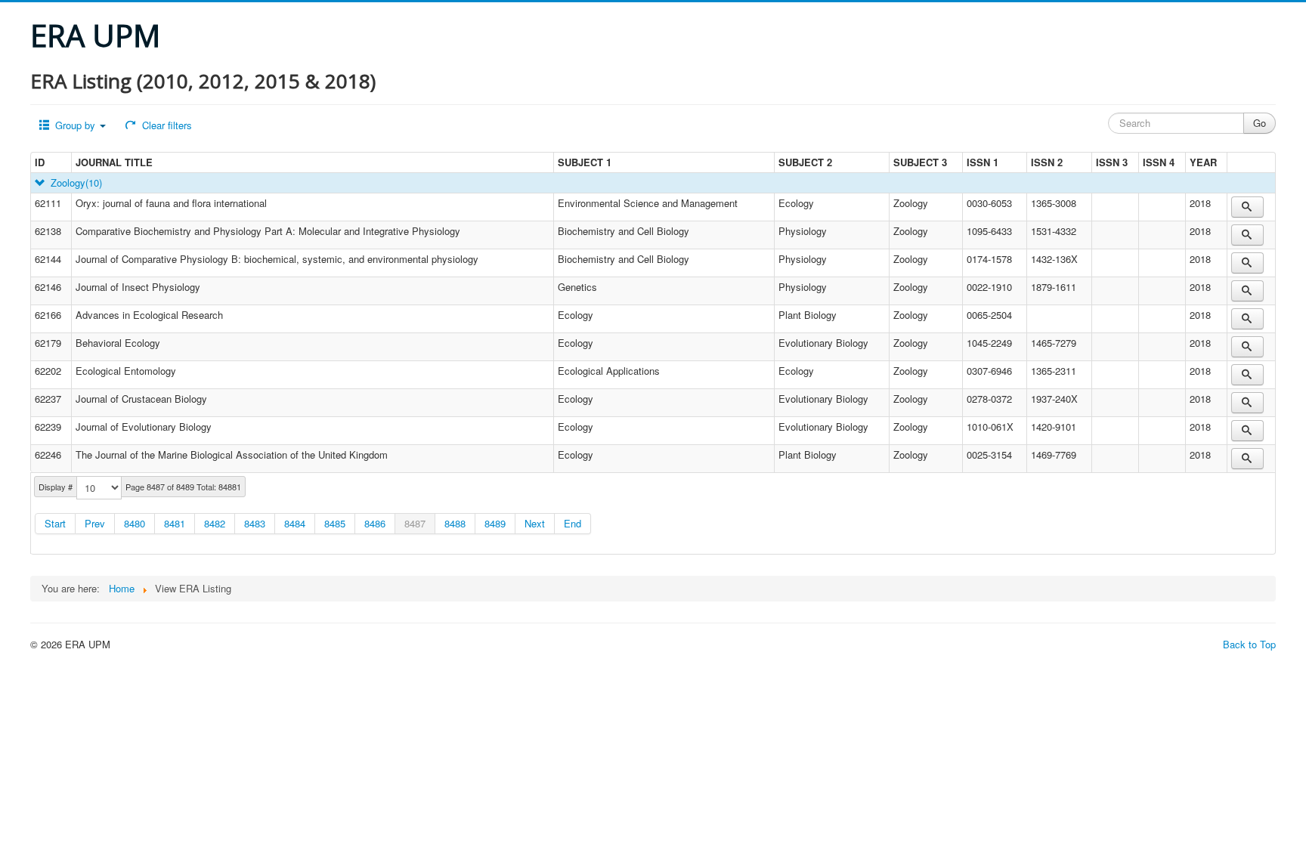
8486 (374, 523)
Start (55, 523)
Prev (95, 523)
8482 (214, 523)
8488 (455, 523)
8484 (294, 523)
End (572, 523)
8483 (254, 523)
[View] (1247, 207)
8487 (415, 523)
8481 (174, 523)
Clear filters (165, 125)
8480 (134, 523)
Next (535, 523)
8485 (334, 523)
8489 (495, 523)
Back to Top (1249, 644)
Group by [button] (75, 125)
